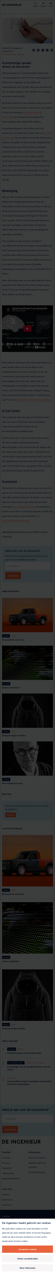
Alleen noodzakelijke (27, 1258)
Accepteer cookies (27, 1249)
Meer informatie (27, 1267)
